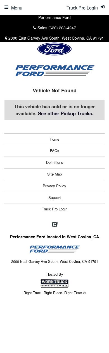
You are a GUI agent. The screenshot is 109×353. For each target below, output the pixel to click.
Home (54, 139)
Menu (16, 7)
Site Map (54, 174)
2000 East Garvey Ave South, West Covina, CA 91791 (56, 38)
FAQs (54, 150)
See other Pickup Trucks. (65, 113)
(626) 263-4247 (62, 27)
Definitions (54, 162)
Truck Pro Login (54, 209)
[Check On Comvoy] (55, 224)
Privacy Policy (54, 185)
